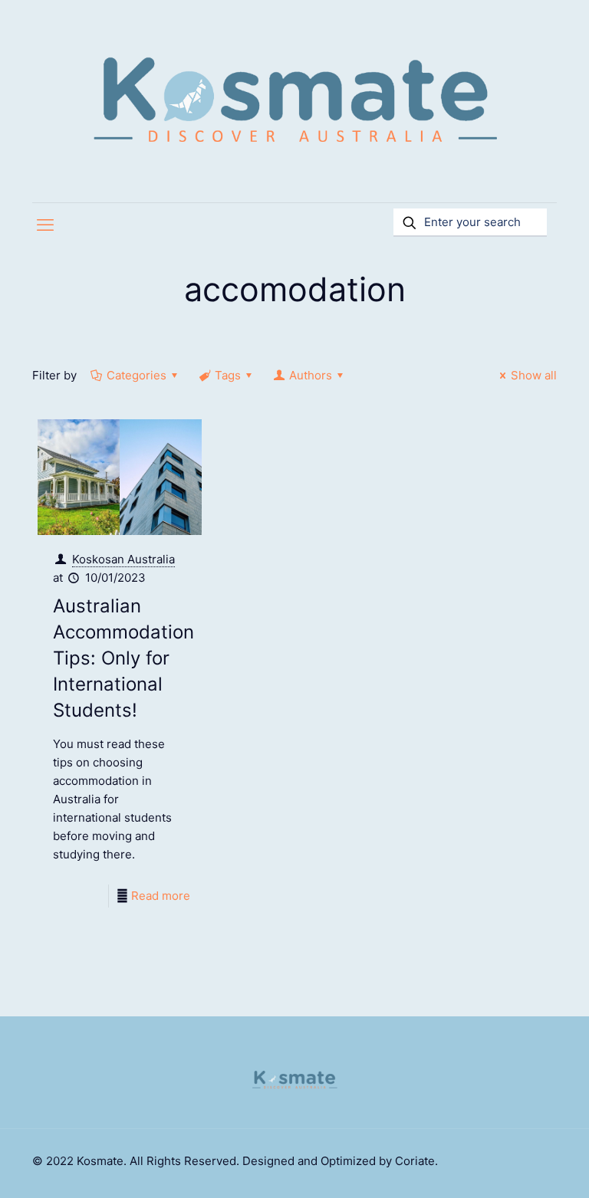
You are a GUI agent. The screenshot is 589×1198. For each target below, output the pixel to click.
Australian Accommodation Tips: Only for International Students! (123, 658)
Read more (160, 895)
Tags (228, 375)
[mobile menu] (45, 225)
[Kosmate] (294, 101)
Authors (310, 375)
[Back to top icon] (515, 1166)
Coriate (415, 1161)
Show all (534, 375)
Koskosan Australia (123, 559)
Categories (136, 375)
